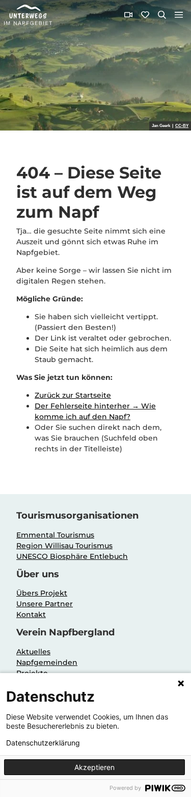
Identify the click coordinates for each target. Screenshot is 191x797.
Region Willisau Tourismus (64, 545)
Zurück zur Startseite (73, 395)
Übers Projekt (41, 593)
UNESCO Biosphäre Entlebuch (72, 556)
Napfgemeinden (46, 662)
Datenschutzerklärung (43, 743)
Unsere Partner (44, 603)
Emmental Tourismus (55, 534)
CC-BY (181, 126)
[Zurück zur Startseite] (28, 15)
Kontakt (31, 614)
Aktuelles (33, 651)
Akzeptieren (94, 767)
